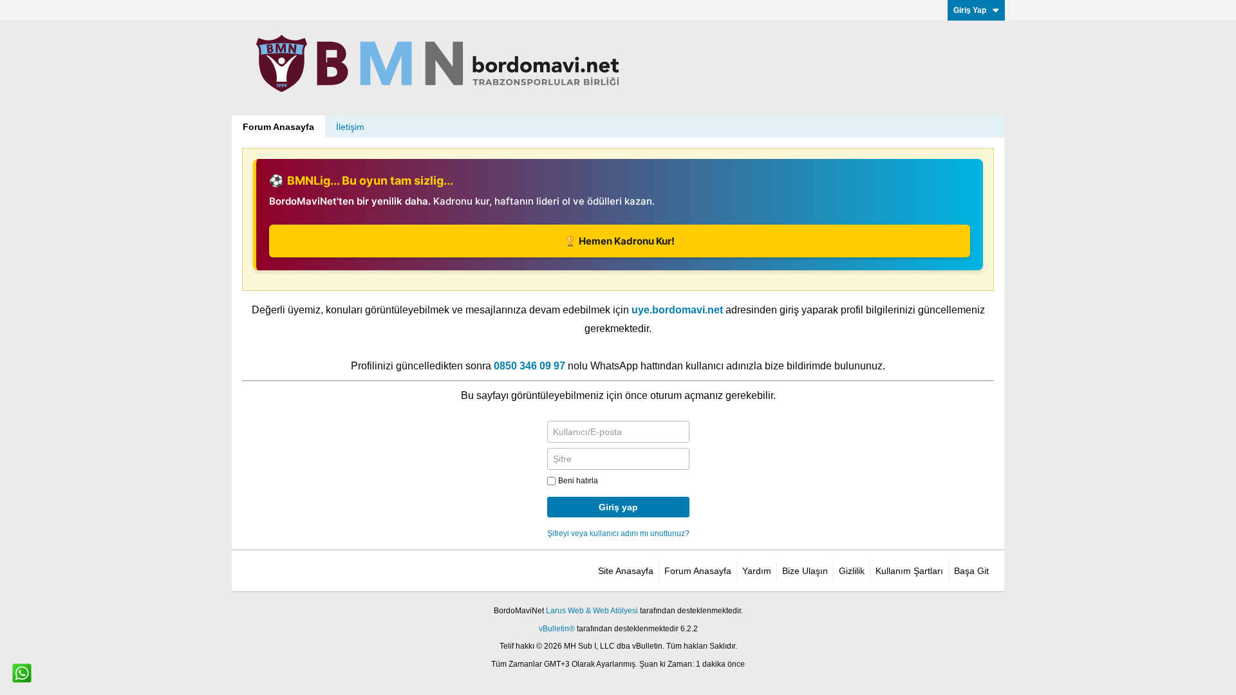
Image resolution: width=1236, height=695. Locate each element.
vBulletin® (557, 628)
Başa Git (971, 571)
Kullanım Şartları (909, 571)
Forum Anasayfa (278, 127)
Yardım (756, 571)
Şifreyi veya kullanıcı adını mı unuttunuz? (618, 533)
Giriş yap (618, 507)
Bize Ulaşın (805, 571)
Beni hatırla (578, 480)
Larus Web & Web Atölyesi (592, 610)
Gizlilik (852, 571)
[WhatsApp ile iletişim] (22, 673)
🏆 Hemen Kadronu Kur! (620, 241)
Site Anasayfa (625, 571)
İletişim (350, 127)
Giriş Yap (969, 10)
